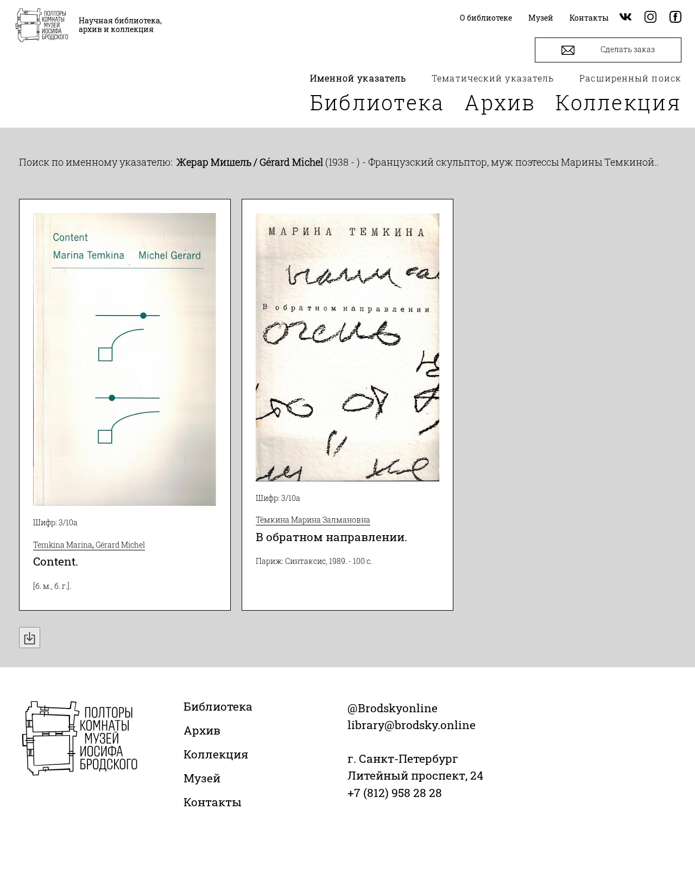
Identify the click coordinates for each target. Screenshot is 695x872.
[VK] (625, 17)
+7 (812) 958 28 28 (395, 792)
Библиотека (377, 102)
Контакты (213, 802)
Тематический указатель (493, 78)
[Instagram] (650, 17)
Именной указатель (358, 78)
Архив (500, 102)
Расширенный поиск (630, 78)
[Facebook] (675, 17)
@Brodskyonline (393, 708)
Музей (202, 778)
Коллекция (618, 102)
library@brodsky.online (412, 724)
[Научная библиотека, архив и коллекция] (42, 26)
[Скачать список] (29, 637)
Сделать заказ (627, 49)
